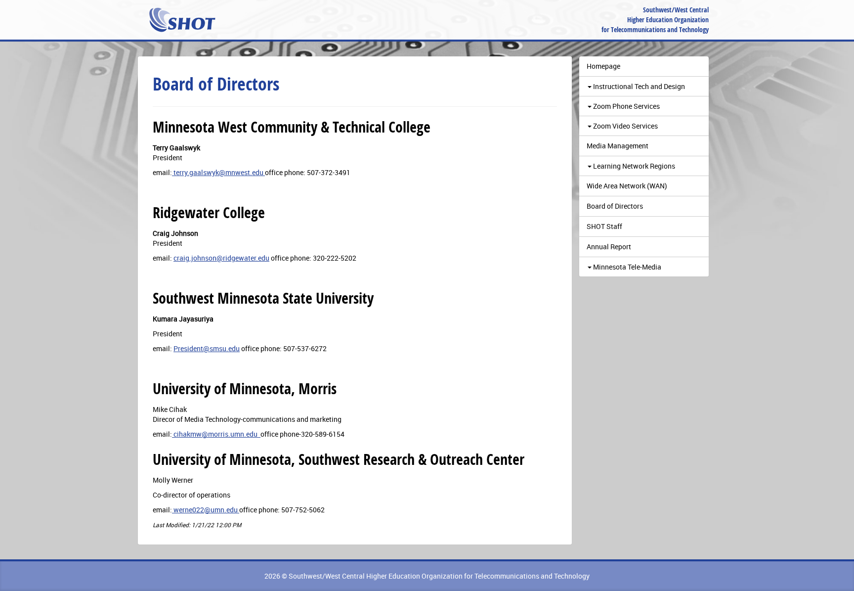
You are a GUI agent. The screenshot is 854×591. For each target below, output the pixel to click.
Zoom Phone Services (626, 106)
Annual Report (609, 246)
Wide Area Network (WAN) (627, 185)
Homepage (603, 66)
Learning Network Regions (633, 166)
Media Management (617, 145)
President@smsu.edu (206, 348)
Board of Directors (615, 206)
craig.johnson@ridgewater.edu (221, 258)
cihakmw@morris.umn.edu (216, 434)
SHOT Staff (604, 226)
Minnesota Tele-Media (626, 267)
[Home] (182, 20)
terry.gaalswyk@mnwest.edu (218, 172)
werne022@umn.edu (205, 509)
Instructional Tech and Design (638, 86)
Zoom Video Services (625, 126)
